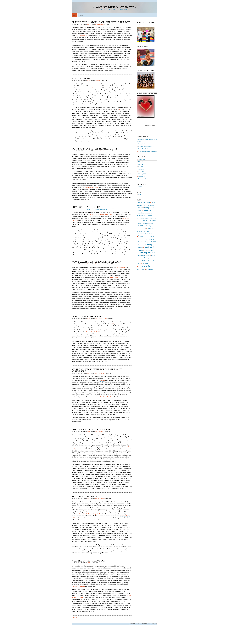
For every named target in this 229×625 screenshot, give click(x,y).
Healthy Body (81, 78)
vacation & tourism (102, 150)
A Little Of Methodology (89, 560)
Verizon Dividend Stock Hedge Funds (89, 514)
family (140, 226)
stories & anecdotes (99, 24)
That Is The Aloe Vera (86, 207)
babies (140, 208)
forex (145, 228)
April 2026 (141, 169)
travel (96, 150)
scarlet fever (152, 258)
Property (146, 258)
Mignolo (137, 624)
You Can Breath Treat (86, 316)
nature (152, 250)
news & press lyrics (99, 431)
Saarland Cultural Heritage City (95, 148)
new (102, 208)
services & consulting (146, 260)
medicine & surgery (103, 318)
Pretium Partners (113, 277)
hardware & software (145, 234)
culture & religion (101, 498)
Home (74, 15)
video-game (97, 80)
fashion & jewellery (150, 226)
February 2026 (142, 174)
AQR (112, 324)
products (105, 208)
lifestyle (140, 244)
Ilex (120, 109)
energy (140, 223)
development (98, 208)
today (139, 263)
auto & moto (150, 205)
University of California (78, 586)
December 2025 (142, 176)
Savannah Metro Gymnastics (114, 7)
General (88, 24)
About (81, 15)
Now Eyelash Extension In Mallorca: (97, 261)
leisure (153, 242)
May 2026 (140, 166)
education (153, 221)
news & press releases (99, 373)
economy (145, 221)
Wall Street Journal (121, 267)
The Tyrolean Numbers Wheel (92, 429)
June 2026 (140, 164)
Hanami (130, 624)
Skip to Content (144, 1)
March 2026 (141, 171)
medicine (140, 247)
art (96, 498)
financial (140, 228)
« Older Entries (76, 618)
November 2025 (142, 179)
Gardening (150, 231)
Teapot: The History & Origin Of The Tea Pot (101, 22)
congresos (147, 218)
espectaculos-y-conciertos (148, 223)
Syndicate (154, 1)
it (145, 242)
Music (147, 250)
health (96, 318)
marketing (148, 244)
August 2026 (141, 159)
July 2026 (140, 161)
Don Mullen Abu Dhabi (82, 35)
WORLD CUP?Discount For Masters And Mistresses (97, 370)
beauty (96, 263)
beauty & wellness (102, 263)
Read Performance (84, 496)
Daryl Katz (90, 88)
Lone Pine (102, 380)
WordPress (153, 624)
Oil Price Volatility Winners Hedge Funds (100, 214)
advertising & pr (144, 202)
